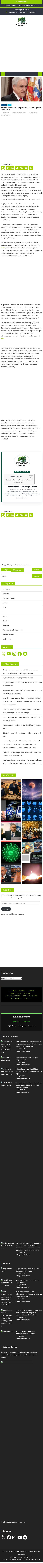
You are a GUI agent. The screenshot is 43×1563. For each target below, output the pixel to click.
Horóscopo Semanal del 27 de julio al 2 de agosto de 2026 (22, 727)
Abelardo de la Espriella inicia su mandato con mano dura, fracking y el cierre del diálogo (22, 711)
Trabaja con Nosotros (32, 1560)
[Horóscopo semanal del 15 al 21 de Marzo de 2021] (11, 852)
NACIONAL (12, 990)
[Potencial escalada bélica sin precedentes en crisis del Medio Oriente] (11, 873)
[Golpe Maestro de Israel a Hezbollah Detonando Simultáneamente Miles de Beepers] (32, 852)
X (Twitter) (12, 1026)
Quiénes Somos (13, 12)
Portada (6, 625)
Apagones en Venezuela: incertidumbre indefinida (25, 1332)
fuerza (3, 248)
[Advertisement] (21, 48)
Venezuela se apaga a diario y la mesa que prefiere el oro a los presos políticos (22, 692)
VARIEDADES (16, 993)
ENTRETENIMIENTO (13, 996)
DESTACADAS (16, 998)
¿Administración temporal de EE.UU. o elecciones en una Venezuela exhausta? (22, 754)
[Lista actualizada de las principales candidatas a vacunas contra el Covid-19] (7, 1298)
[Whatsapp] (12, 168)
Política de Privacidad (25, 1557)
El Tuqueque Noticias (18, 113)
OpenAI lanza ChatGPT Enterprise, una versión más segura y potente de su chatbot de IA (29, 1312)
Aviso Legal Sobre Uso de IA (13, 1560)
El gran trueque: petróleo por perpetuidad (18, 678)
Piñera (30, 565)
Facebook (31, 1026)
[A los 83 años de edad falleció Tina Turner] (7, 1283)
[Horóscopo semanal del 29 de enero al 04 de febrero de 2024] (32, 810)
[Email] (26, 168)
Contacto (23, 12)
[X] (8, 168)
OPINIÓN (31, 990)
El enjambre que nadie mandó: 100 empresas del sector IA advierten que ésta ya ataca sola (20, 671)
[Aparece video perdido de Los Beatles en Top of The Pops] (32, 831)
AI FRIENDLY (32, 12)
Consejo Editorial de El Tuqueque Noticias (19, 480)
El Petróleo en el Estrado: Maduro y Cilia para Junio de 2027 (22, 734)
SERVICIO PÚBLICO (30, 996)
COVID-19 (6, 589)
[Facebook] (3, 168)
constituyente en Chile (19, 565)
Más (9, 105)
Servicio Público (8, 634)
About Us (16, 1022)
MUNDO (22, 990)
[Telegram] (17, 168)
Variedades (7, 639)
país (2, 339)
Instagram (22, 1026)
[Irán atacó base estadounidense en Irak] (32, 873)
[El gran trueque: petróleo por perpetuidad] (11, 789)
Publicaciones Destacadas (12, 630)
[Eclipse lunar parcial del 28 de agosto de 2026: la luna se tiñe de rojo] (32, 789)
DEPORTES (28, 993)
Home (5, 603)
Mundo (3, 105)
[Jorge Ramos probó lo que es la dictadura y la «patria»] (7, 1270)
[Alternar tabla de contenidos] (30, 477)
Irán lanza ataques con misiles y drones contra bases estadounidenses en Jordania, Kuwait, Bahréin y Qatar (22, 761)
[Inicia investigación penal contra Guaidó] (11, 831)
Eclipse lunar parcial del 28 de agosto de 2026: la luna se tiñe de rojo (22, 684)
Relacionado (19, 482)
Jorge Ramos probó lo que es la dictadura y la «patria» (28, 1270)
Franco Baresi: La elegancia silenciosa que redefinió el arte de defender (22, 719)
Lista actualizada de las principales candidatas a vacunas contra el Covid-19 (29, 1294)
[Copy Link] (21, 168)
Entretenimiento (9, 598)
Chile (9, 565)
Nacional (6, 616)
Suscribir (6, 910)
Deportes (6, 594)
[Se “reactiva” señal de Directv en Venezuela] (11, 810)
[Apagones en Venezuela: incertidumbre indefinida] (7, 1331)
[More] (31, 168)
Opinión (6, 621)
